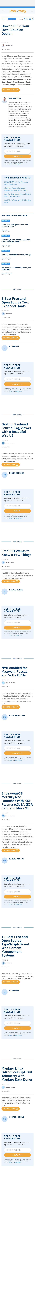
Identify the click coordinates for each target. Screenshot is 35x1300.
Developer (11, 19)
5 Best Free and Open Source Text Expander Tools (14, 226)
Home (3, 19)
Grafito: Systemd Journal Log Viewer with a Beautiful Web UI (15, 241)
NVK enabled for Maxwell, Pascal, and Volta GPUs (16, 269)
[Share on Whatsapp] (33, 19)
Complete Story (9, 90)
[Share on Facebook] (24, 19)
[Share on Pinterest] (30, 19)
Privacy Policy (18, 163)
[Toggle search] (32, 11)
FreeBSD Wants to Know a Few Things (16, 255)
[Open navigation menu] (3, 11)
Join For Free (17, 156)
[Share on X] (27, 19)
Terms (10, 163)
